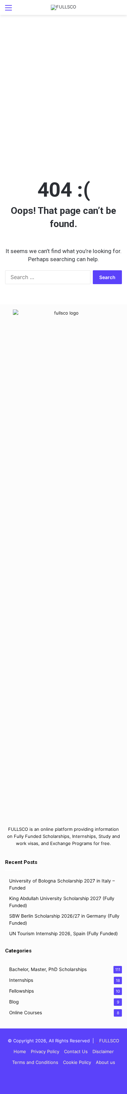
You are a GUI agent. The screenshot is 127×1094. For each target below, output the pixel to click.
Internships (21, 980)
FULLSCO (109, 1040)
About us (105, 1062)
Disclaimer (103, 1051)
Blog (14, 1001)
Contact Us (76, 1051)
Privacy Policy (45, 1051)
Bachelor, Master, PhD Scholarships (48, 969)
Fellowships (21, 991)
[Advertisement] (63, 102)
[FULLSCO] (63, 7)
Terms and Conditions (35, 1062)
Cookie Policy (77, 1062)
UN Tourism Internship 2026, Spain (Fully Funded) (63, 933)
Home (20, 1051)
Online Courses (25, 1012)
